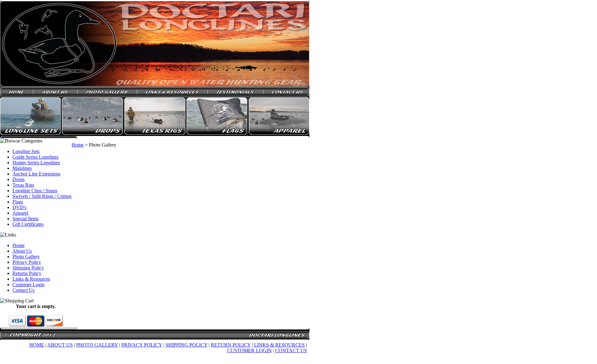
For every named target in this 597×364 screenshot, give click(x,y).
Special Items (25, 218)
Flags (17, 201)
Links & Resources (31, 279)
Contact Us (23, 290)
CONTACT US (291, 350)
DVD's (19, 207)
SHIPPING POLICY (186, 345)
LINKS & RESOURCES (279, 345)
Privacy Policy (26, 262)
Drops (18, 179)
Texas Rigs (23, 185)
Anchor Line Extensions (36, 173)
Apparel (20, 213)
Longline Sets (25, 151)
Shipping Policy (28, 267)
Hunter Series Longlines (36, 162)
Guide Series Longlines (35, 157)
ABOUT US (60, 345)
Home (18, 245)
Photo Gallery (26, 256)
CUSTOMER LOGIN (249, 350)
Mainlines (22, 168)
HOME (36, 345)
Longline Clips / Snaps (34, 190)
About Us (22, 251)
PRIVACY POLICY (141, 345)
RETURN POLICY (231, 345)
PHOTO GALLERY (97, 345)
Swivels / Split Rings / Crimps (42, 196)
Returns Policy (26, 273)
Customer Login (28, 284)
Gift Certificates (28, 224)
